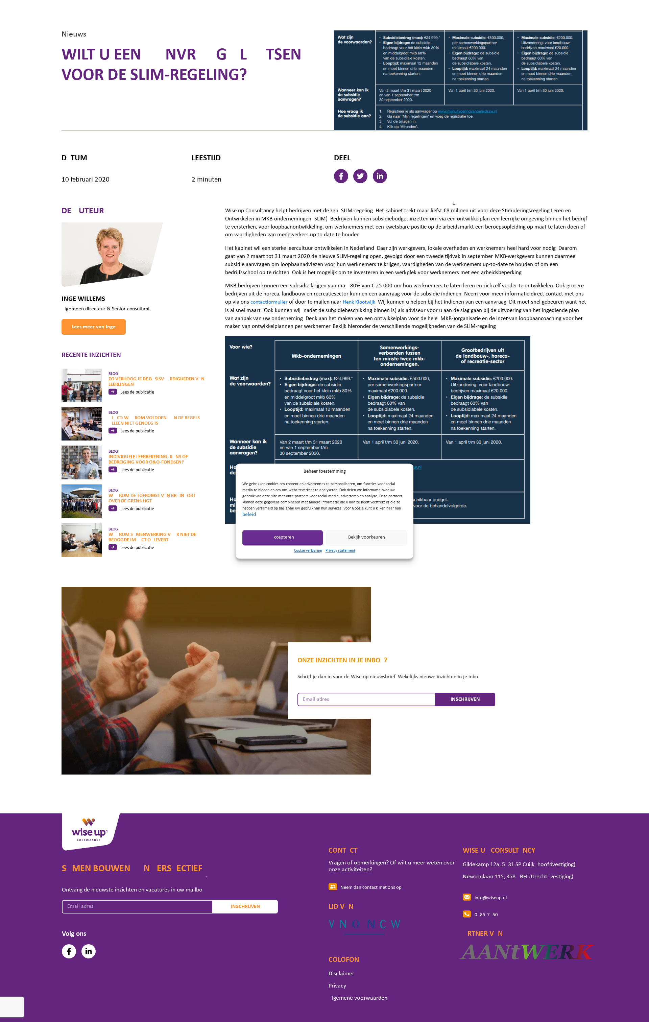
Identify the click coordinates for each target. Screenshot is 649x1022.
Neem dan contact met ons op (371, 887)
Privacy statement (340, 551)
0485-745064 (489, 915)
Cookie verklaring (308, 551)
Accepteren (282, 537)
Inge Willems (83, 299)
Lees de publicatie (137, 392)
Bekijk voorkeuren (366, 537)
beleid (249, 514)
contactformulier (269, 302)
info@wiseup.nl (491, 898)
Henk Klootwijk (359, 302)
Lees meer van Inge (94, 327)
